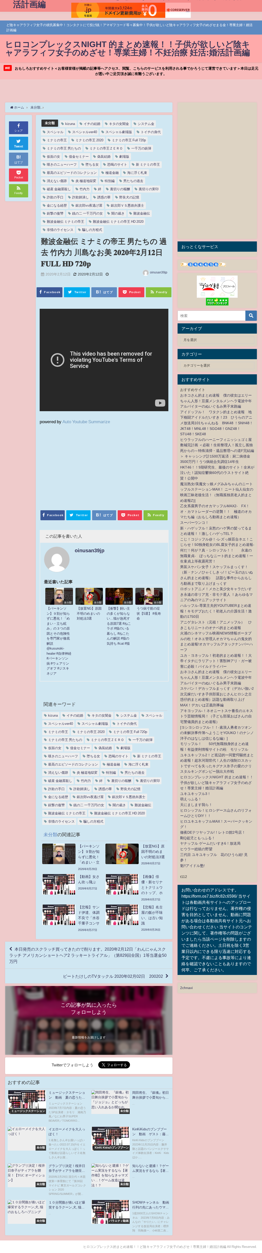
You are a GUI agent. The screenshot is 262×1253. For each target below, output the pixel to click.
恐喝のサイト (117, 164)
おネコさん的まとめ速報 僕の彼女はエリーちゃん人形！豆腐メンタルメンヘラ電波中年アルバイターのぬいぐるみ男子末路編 (216, 401)
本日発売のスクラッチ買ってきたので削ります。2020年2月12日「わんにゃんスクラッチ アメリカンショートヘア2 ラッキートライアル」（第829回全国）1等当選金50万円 (88, 955)
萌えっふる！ (191, 799)
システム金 (146, 123)
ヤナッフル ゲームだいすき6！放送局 (210, 843)
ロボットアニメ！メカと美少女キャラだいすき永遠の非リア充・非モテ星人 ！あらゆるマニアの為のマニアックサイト (216, 594)
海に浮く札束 (137, 172)
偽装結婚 (104, 156)
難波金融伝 (141, 213)
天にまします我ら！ (196, 804)
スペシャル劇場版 (118, 132)
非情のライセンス (60, 229)
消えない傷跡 (57, 181)
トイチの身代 (151, 132)
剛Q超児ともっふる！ (197, 838)
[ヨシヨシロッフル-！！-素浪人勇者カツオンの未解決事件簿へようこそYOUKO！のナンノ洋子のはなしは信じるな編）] (217, 733)
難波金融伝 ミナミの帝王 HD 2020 (118, 221)
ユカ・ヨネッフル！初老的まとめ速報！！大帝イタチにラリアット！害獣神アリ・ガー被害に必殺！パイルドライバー (216, 661)
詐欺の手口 (55, 197)
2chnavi (186, 988)
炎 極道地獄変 (85, 181)
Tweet (18, 146)
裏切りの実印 (149, 189)
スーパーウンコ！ (194, 522)
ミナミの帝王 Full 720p (129, 140)
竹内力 (85, 189)
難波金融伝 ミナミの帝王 (65, 221)
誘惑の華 (104, 197)
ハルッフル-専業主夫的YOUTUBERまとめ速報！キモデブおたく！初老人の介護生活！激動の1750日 (216, 611)
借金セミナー (79, 156)
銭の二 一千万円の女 (87, 213)
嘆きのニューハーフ (62, 164)
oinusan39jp (158, 272)
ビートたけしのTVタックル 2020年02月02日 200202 (113, 976)
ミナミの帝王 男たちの (64, 148)
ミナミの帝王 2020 (89, 140)
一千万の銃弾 (141, 148)
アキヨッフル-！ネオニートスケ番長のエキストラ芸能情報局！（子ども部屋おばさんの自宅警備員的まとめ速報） (216, 716)
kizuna (70, 123)
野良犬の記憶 (129, 197)
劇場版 (124, 156)
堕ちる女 (92, 164)
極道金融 (112, 172)
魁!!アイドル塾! (192, 865)
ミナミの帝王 (57, 140)
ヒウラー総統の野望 (196, 849)
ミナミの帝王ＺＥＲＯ (106, 148)
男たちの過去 (133, 181)
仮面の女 (53, 156)
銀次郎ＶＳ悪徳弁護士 (127, 205)
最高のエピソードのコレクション (72, 172)
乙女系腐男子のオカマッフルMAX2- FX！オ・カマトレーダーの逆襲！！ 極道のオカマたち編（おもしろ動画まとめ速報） (216, 511)
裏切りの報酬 (120, 189)
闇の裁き (118, 213)
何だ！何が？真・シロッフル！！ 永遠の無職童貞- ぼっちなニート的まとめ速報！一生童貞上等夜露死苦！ (216, 555)
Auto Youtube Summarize (86, 421)
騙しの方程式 (92, 229)
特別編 (110, 181)
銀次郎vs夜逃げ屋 (88, 205)
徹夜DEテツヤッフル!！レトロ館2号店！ (212, 832)
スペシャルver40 (84, 132)
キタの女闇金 (119, 123)
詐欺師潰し (80, 197)
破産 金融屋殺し (59, 189)
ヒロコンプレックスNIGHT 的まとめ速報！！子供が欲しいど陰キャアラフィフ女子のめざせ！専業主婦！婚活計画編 (216, 782)
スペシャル (55, 132)
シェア (18, 130)
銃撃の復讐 (55, 213)
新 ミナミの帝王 (148, 164)
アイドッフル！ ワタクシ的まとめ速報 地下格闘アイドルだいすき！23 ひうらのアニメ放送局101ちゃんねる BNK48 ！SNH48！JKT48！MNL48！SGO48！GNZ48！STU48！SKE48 (216, 423)
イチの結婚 (92, 123)
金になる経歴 (57, 205)
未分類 (50, 123)
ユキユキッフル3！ (195, 793)
